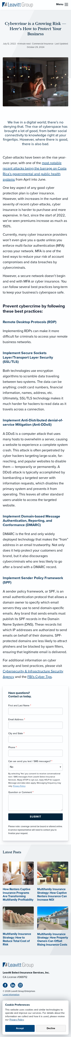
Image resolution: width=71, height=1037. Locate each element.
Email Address (16, 719)
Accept (20, 1028)
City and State (16, 733)
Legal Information (11, 994)
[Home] (18, 965)
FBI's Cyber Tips (39, 677)
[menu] (66, 4)
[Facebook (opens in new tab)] (6, 985)
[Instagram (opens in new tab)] (22, 985)
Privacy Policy (16, 1019)
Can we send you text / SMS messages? (30, 761)
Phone (12, 747)
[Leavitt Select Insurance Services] (17, 4)
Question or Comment (20, 792)
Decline (51, 1028)
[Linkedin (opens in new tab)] (14, 985)
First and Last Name (19, 705)
